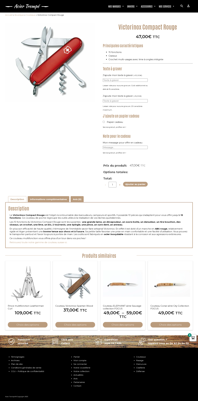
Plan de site (17, 364)
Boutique (19, 15)
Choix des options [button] (28, 324)
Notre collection (81, 371)
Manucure (141, 364)
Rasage (139, 360)
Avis (75, 378)
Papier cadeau (115, 122)
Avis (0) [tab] (77, 199)
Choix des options (123, 324)
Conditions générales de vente (26, 367)
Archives (15, 360)
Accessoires (146, 6)
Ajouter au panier (135, 184)
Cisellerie (140, 367)
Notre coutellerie (81, 367)
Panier (76, 357)
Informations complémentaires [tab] (48, 199)
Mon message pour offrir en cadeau (122, 142)
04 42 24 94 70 (179, 343)
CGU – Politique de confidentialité (27, 371)
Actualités (78, 375)
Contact (77, 386)
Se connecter (80, 364)
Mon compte (79, 360)
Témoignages (17, 357)
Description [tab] (17, 199)
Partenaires (79, 382)
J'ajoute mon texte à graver (122, 75)
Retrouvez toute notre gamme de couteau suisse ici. (38, 242)
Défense (140, 371)
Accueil (8, 15)
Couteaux (30, 15)
